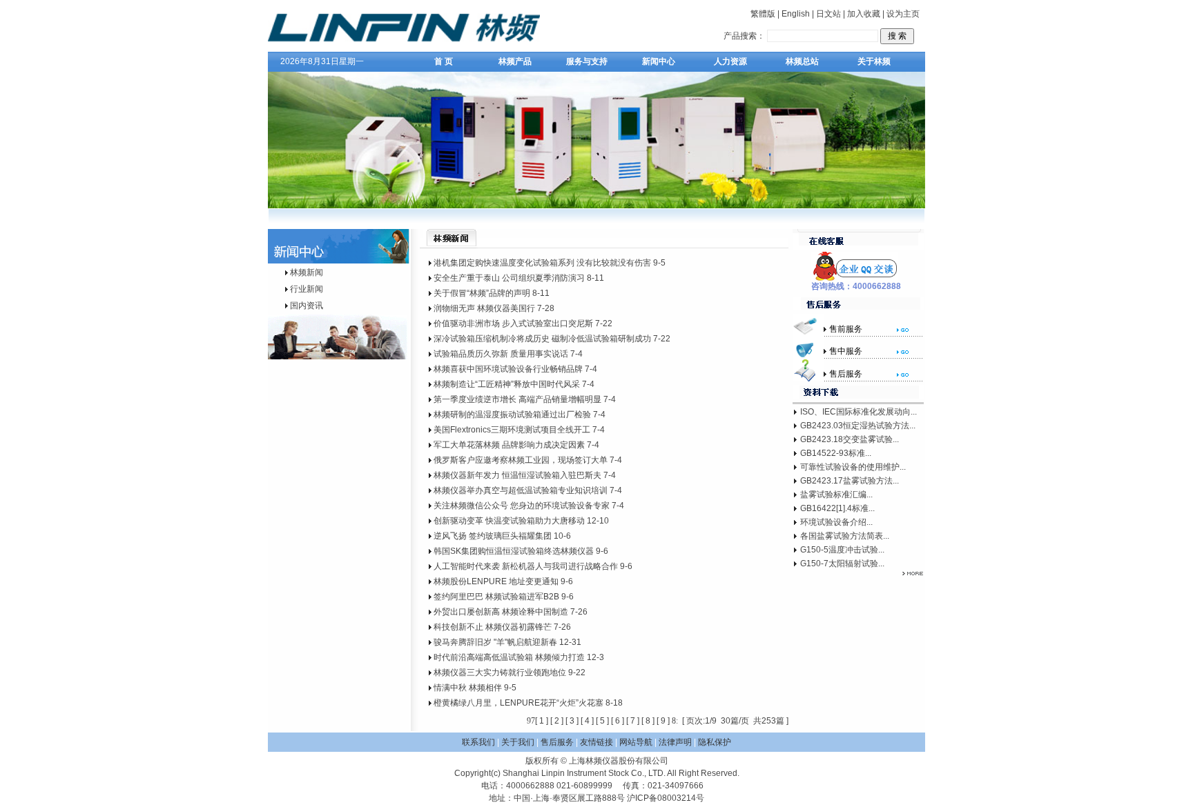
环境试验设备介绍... (836, 522)
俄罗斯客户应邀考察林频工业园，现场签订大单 (521, 460)
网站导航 (635, 742)
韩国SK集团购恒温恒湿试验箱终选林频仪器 (514, 551)
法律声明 (675, 742)
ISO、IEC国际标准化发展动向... (858, 412)
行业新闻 (306, 289)
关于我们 (517, 742)
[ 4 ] (587, 721)
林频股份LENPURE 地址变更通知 (496, 581)
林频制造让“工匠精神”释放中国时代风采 (507, 384)
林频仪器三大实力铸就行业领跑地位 (500, 672)
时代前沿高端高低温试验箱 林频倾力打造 (509, 657)
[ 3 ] (572, 721)
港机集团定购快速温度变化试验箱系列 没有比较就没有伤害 (542, 263)
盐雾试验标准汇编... (836, 494)
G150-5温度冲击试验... (842, 550)
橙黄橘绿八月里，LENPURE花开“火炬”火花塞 (518, 703)
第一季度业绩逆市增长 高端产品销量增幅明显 (517, 399)
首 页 (443, 61)
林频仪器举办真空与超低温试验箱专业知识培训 (521, 490)
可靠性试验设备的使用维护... (853, 467)
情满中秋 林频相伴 (468, 688)
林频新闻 (306, 272)
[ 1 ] (541, 721)
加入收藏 (863, 14)
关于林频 (874, 61)
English (796, 14)
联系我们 (478, 742)
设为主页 (903, 14)
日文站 (828, 14)
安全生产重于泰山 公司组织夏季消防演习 (509, 278)
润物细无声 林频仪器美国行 (484, 308)
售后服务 (557, 742)
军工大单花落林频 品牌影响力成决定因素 (509, 445)
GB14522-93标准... (835, 453)
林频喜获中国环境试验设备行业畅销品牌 (508, 369)
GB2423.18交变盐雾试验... (849, 439)
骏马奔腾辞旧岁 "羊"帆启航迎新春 (495, 642)
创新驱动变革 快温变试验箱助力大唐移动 (509, 521)
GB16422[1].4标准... (837, 508)
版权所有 (542, 761)
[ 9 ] (663, 721)
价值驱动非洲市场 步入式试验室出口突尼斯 (513, 323)
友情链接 (596, 742)
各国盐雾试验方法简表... (844, 536)
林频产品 (515, 61)
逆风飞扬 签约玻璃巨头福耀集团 (493, 536)
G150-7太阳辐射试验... (842, 563)
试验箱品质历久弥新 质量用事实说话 (501, 354)
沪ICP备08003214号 (665, 798)
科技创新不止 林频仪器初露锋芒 (493, 627)
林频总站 (802, 61)
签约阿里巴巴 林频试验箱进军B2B (496, 596)
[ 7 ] (632, 721)
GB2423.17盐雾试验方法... (849, 481)
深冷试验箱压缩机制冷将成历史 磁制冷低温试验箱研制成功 (542, 338)
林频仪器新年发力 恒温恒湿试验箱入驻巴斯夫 (517, 475)
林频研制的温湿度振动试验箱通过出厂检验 (512, 414)
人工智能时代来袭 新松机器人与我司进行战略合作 (526, 566)
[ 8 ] (647, 721)
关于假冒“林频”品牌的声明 (482, 293)
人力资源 (730, 61)
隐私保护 (714, 742)
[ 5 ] (602, 721)
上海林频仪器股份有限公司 (618, 761)
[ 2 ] (556, 721)
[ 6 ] (617, 721)
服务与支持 (587, 61)
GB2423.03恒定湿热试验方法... (857, 425)
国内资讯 (306, 305)
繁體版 (762, 14)
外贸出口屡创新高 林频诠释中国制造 (501, 612)
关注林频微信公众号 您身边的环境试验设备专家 (522, 505)
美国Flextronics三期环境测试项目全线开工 (512, 430)
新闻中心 (658, 61)
